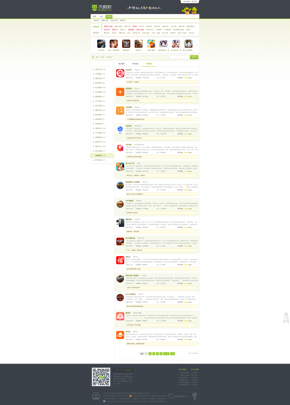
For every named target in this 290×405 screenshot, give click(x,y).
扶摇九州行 (149, 29)
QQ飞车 (191, 33)
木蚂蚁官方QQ (184, 380)
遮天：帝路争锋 (113, 50)
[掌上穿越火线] (120, 241)
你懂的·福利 (104, 20)
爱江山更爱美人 (188, 50)
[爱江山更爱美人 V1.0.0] (188, 44)
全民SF (114, 33)
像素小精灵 (118, 26)
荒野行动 (115, 29)
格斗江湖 (165, 33)
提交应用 (195, 385)
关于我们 (106, 393)
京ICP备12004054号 (110, 396)
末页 (172, 353)
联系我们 (195, 377)
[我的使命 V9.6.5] (126, 44)
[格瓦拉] (120, 335)
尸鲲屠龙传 (167, 29)
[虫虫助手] (120, 73)
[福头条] (120, 260)
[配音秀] (120, 316)
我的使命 (126, 50)
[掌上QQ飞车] (120, 167)
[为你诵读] (120, 111)
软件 (102, 57)
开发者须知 (186, 1)
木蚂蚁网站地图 (184, 382)
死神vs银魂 (140, 29)
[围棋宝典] (120, 223)
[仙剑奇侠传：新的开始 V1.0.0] (164, 44)
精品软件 (96, 33)
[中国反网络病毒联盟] (96, 396)
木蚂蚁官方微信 (184, 375)
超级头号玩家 (108, 26)
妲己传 (141, 26)
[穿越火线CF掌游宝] (120, 279)
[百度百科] (120, 129)
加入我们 (195, 375)
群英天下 (123, 29)
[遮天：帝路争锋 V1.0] (114, 44)
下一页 (166, 353)
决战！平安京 (182, 33)
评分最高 (135, 64)
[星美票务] (120, 92)
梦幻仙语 (157, 26)
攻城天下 (138, 50)
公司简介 (195, 373)
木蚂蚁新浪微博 (184, 373)
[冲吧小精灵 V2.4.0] (151, 44)
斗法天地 (173, 26)
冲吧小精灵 (151, 50)
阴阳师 (135, 26)
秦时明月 (107, 33)
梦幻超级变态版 (179, 29)
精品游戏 (96, 27)
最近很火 (96, 20)
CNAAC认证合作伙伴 (112, 401)
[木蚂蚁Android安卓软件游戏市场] (102, 7)
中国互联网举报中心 (125, 398)
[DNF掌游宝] (120, 204)
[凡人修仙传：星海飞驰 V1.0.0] (176, 44)
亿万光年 (101, 50)
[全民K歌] (120, 148)
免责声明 (195, 382)
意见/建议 (140, 393)
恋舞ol (188, 29)
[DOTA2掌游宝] (120, 297)
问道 (128, 33)
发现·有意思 (114, 20)
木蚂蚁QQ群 (183, 377)
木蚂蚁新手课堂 (184, 385)
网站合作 (195, 380)
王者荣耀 (159, 29)
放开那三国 (136, 33)
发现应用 (122, 20)
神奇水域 (165, 26)
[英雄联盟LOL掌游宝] (120, 185)
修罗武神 (182, 26)
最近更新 (121, 64)
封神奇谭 (149, 26)
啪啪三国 (122, 33)
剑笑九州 (107, 29)
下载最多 (149, 64)
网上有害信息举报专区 (110, 398)
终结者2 (172, 33)
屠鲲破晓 (131, 29)
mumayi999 (128, 370)
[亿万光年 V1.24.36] (101, 44)
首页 (97, 57)
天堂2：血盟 (156, 33)
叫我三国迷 (145, 33)
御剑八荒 (127, 26)
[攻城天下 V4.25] (139, 44)
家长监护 (194, 1)
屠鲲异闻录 (190, 26)
